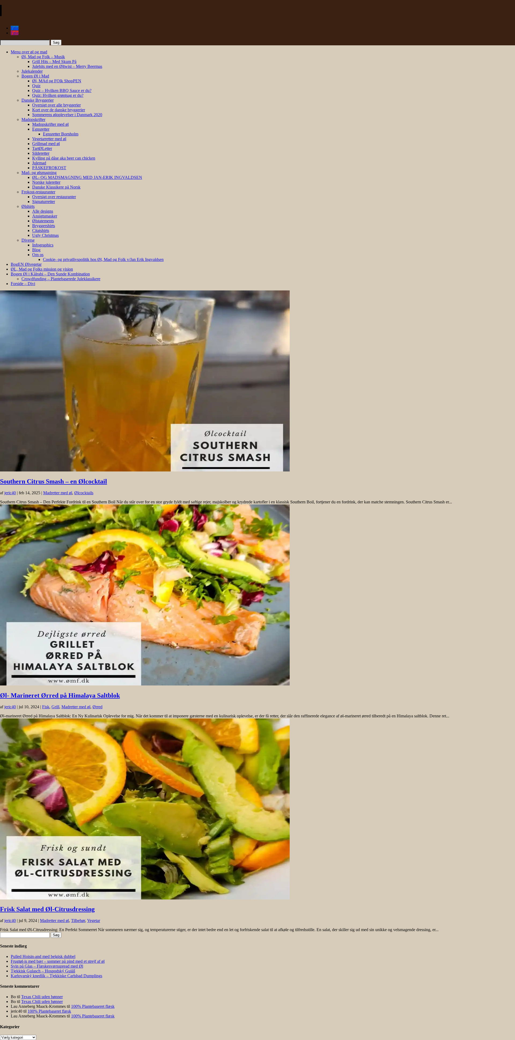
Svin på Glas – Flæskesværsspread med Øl (47, 966)
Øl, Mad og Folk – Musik (43, 56)
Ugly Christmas (45, 235)
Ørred (97, 707)
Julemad (39, 163)
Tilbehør (78, 920)
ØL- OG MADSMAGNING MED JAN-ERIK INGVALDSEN (87, 177)
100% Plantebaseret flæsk (93, 1006)
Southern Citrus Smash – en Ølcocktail (53, 481)
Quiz (36, 85)
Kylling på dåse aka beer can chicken (63, 158)
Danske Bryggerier (37, 100)
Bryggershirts (43, 225)
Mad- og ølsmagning (39, 172)
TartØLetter (42, 148)
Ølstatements (43, 221)
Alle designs (42, 211)
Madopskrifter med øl (50, 124)
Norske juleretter (46, 182)
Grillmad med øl (46, 143)
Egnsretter (40, 129)
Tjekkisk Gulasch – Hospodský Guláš (43, 971)
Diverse (28, 240)
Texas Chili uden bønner (42, 996)
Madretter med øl (57, 493)
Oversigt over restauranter (54, 196)
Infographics (42, 245)
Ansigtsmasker (44, 216)
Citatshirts (40, 230)
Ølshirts (28, 206)
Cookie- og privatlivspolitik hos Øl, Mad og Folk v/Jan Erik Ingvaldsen (103, 259)
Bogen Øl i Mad (35, 76)
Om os (37, 254)
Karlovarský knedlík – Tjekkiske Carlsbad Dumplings (56, 975)
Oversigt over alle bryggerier (56, 105)
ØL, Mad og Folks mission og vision (42, 269)
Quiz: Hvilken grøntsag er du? (57, 95)
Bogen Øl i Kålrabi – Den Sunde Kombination (50, 274)
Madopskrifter (33, 119)
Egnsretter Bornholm (60, 134)
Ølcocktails (83, 493)
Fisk (45, 707)
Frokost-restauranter (38, 192)
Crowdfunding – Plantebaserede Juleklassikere (60, 278)
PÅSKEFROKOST (49, 167)
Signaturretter (43, 201)
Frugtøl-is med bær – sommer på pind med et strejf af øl (58, 961)
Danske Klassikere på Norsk (56, 187)
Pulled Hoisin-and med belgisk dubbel (43, 956)
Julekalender (32, 71)
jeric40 (10, 493)
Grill (55, 707)
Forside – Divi (23, 283)
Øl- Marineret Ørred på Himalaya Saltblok (60, 695)
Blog (36, 250)
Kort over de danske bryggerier (58, 110)
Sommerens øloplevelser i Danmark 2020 (67, 114)
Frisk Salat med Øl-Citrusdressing (47, 909)
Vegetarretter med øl (49, 139)
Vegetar (93, 920)
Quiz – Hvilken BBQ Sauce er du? (61, 90)
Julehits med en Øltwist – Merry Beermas (67, 66)
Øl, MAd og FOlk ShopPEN (56, 81)
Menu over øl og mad (29, 52)
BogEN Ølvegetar (26, 264)
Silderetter (40, 153)
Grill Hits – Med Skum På (54, 61)
